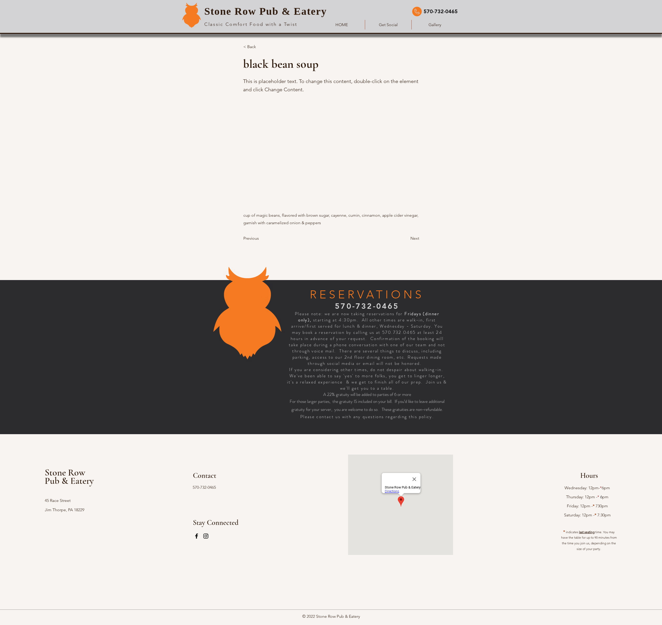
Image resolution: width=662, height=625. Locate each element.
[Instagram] (205, 536)
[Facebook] (196, 536)
